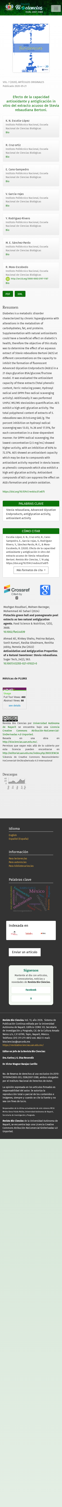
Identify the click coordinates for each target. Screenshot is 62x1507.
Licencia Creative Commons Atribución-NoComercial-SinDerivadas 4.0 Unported (31, 731)
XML (20, 294)
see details (14, 705)
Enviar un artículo (24, 952)
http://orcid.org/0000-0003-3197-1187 (29, 278)
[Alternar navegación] (56, 8)
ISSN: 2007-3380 (34, 12)
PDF (8, 294)
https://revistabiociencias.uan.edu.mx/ (23, 1045)
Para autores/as (18, 862)
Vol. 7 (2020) (10, 82)
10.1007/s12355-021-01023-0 (20, 663)
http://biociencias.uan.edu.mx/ (20, 741)
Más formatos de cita (30, 570)
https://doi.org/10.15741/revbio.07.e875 (24, 491)
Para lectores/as (18, 858)
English (13, 835)
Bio (7, 132)
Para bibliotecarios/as (21, 866)
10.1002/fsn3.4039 (14, 631)
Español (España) (18, 838)
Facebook (31, 989)
